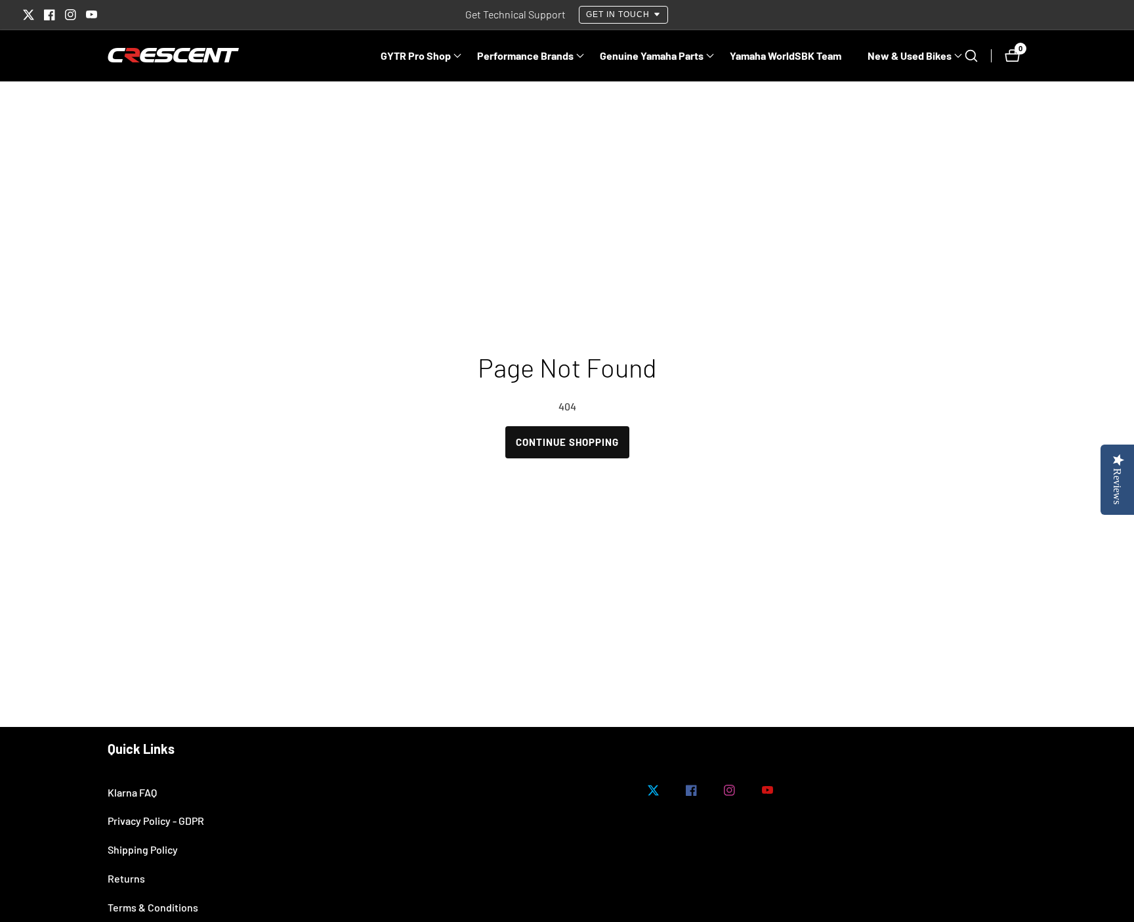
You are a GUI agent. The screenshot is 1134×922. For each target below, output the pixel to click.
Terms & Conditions (153, 907)
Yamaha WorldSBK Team (785, 55)
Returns (126, 878)
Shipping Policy (143, 849)
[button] (416, 55)
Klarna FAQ (132, 792)
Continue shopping (567, 442)
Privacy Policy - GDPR (156, 820)
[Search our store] (978, 55)
